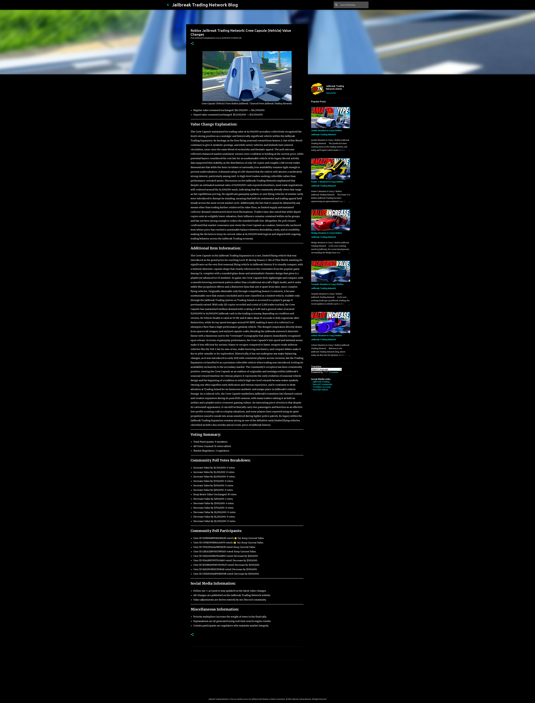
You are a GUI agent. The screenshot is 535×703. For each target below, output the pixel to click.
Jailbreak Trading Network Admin (335, 87)
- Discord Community (321, 384)
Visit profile (331, 93)
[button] (192, 44)
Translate (333, 372)
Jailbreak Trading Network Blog (205, 4)
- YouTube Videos (319, 389)
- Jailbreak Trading (320, 381)
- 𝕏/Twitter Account (321, 387)
